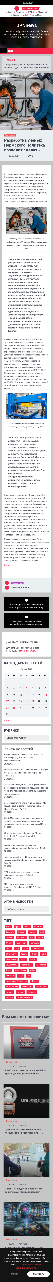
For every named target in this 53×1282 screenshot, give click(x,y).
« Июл (7, 720)
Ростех (20, 992)
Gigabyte (10, 932)
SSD (17, 948)
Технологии (10, 135)
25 (14, 707)
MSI (31, 937)
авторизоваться (27, 651)
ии (29, 976)
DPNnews (26, 25)
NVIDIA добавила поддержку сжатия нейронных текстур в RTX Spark (21, 873)
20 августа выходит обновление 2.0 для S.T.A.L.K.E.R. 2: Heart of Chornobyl (22, 834)
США (32, 970)
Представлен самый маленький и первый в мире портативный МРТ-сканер (23, 1132)
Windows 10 (38, 948)
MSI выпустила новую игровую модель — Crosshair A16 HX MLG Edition (22, 885)
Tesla (25, 948)
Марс (23, 959)
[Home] (3, 50)
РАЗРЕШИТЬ (38, 1274)
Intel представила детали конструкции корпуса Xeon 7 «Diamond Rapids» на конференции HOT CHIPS (26, 772)
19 (20, 701)
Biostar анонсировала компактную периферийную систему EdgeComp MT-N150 (24, 846)
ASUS (25, 15)
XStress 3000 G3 (21, 587)
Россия (9, 992)
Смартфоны (20, 970)
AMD (8, 927)
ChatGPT (38, 927)
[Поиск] (50, 51)
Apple (17, 927)
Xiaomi (16, 15)
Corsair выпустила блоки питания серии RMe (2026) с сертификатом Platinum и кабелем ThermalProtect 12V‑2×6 (25, 806)
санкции (32, 992)
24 (7, 707)
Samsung (20, 12)
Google (21, 932)
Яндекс (35, 981)
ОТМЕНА (14, 1274)
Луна (8, 970)
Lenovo (9, 937)
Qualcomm (21, 943)
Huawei (32, 932)
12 (20, 694)
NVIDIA (31, 12)
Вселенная (27, 965)
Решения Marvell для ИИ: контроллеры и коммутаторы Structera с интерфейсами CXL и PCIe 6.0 (25, 860)
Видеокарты (11, 965)
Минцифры (11, 959)
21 (32, 701)
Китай (34, 954)
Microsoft (42, 12)
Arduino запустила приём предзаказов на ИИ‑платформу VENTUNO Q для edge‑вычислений (23, 757)
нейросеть (27, 987)
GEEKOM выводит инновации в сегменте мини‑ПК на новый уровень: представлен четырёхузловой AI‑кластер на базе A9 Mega (25, 821)
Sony (8, 948)
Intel (10, 12)
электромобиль (25, 997)
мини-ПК (10, 976)
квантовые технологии (16, 981)
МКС (44, 954)
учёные (9, 997)
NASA (40, 937)
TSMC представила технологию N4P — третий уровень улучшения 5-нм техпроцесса (25, 1073)
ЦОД (21, 976)
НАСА (32, 959)
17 (7, 701)
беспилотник (12, 987)
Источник (8, 565)
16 (45, 694)
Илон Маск (37, 15)
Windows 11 (11, 954)
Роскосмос (41, 987)
